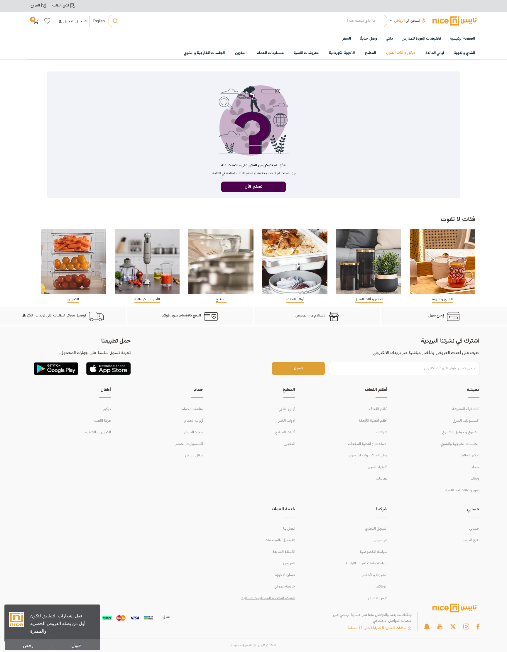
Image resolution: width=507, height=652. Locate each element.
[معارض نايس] (454, 20)
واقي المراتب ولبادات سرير (368, 455)
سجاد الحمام (193, 432)
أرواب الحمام (193, 421)
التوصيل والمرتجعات (280, 540)
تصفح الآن (253, 187)
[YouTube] (439, 626)
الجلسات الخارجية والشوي (459, 444)
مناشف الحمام (192, 409)
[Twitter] (453, 626)
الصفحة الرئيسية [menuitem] (462, 39)
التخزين (289, 444)
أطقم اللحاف (378, 409)
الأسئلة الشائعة (283, 552)
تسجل (298, 368)
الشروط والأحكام (374, 575)
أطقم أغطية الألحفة (373, 421)
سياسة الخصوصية (373, 552)
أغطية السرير (377, 467)
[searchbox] (248, 21)
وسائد (475, 479)
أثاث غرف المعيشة (465, 409)
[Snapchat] (427, 626)
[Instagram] (466, 626)
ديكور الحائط (470, 455)
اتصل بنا (289, 529)
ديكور (107, 409)
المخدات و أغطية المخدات (367, 444)
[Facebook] (477, 626)
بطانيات (381, 479)
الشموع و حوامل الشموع (460, 432)
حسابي (474, 529)
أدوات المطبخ (285, 432)
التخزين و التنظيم (98, 432)
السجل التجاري (376, 529)
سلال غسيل (194, 455)
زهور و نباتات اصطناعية (462, 490)
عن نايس (380, 540)
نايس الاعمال (377, 598)
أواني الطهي (286, 409)
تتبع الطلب (471, 540)
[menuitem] (421, 39)
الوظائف (381, 587)
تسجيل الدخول (74, 21)
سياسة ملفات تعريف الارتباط (366, 563)
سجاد (475, 467)
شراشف (381, 432)
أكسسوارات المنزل (466, 421)
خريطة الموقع (284, 587)
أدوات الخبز (286, 421)
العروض (289, 563)
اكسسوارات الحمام (189, 444)
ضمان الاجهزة (285, 575)
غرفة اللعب (102, 421)
